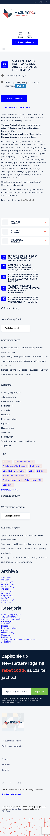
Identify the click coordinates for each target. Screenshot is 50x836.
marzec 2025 (7, 582)
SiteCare (6, 811)
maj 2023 (5, 589)
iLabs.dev (16, 809)
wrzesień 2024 (7, 584)
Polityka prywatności (12, 746)
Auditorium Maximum (24, 461)
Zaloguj (20, 86)
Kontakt (6, 765)
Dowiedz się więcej (11, 794)
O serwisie (5, 432)
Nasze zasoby (7, 428)
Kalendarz (11, 108)
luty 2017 (5, 598)
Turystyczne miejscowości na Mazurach (19, 441)
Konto (29, 37)
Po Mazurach (7, 437)
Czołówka (5, 410)
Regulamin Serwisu (11, 741)
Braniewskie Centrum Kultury (16, 475)
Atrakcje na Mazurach (11, 401)
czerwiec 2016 (7, 600)
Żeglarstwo (6, 446)
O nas (5, 759)
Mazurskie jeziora (9, 419)
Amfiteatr (7, 461)
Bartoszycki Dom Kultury (14, 471)
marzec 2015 (7, 602)
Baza (31, 471)
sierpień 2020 (7, 596)
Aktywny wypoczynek (11, 392)
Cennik (5, 770)
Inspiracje (5, 415)
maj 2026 (5, 580)
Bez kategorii (7, 406)
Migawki (4, 423)
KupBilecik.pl (27, 200)
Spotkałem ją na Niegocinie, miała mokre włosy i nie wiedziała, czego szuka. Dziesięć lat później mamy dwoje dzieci (24, 361)
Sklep (20, 37)
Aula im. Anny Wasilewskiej (15, 466)
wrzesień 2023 (7, 586)
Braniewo (41, 471)
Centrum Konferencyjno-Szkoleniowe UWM (22, 480)
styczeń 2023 (7, 593)
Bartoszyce (35, 466)
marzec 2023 (7, 591)
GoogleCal (25, 108)
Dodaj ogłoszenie (27, 42)
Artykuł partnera (8, 397)
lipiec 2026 (6, 577)
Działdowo (8, 485)
